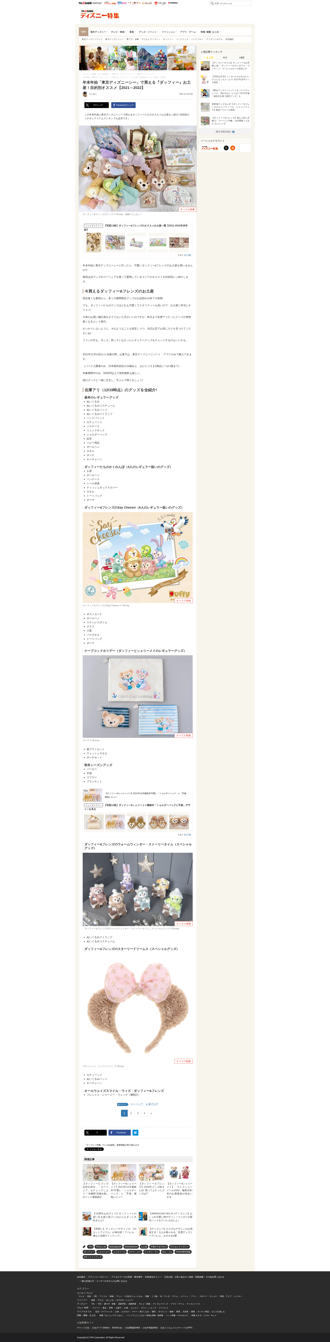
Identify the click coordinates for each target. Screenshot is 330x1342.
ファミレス (163, 1308)
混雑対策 (132, 1304)
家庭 (93, 1300)
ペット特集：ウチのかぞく (177, 1315)
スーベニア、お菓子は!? (138, 1104)
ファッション (168, 32)
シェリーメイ (103, 1252)
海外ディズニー (98, 32)
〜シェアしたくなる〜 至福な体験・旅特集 (145, 1315)
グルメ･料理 (82, 1308)
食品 (104, 1308)
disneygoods (115, 1246)
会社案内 (81, 1277)
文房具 (185, 1312)
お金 (117, 1312)
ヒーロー (238, 1296)
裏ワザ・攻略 (132, 39)
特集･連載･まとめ (210, 32)
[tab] (209, 57)
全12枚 (187, 834)
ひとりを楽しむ (218, 1312)
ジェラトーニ (119, 1252)
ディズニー (82, 1304)
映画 (112, 1296)
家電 (178, 1312)
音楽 (131, 32)
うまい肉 (159, 3)
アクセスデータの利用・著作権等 (126, 1277)
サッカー (213, 1296)
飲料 (111, 1308)
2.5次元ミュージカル (133, 1296)
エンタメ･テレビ (84, 1293)
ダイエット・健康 (165, 1312)
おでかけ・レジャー (125, 1300)
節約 (154, 1312)
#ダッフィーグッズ (93, 1257)
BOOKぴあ (117, 1328)
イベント (184, 1296)
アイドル (103, 1296)
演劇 (147, 1296)
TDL (93, 1304)
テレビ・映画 (117, 32)
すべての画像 (187, 209)
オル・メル (167, 1252)
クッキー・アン (151, 1252)
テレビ (81, 1296)
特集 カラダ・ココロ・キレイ (204, 1315)
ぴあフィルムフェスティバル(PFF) (176, 1328)
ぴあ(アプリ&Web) (100, 1328)
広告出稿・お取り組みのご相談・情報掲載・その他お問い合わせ (194, 1277)
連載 (85, 1315)
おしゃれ (110, 1300)
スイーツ (96, 1308)
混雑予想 (122, 1304)
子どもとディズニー (151, 39)
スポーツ (203, 1296)
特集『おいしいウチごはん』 (112, 1315)
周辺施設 (230, 39)
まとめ (92, 1315)
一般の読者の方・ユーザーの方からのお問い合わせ (103, 1281)
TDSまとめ (101, 1246)
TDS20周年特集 (183, 1252)
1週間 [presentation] (241, 57)
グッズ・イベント (148, 32)
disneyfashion (131, 1246)
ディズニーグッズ (160, 1304)
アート (194, 1296)
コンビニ (134, 1308)
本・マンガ (165, 1296)
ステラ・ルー (135, 1252)
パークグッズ (182, 39)
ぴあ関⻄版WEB (132, 1328)
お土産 (144, 1246)
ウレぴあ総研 (85, 3)
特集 (79, 1315)
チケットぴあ (83, 1328)
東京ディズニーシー (114, 39)
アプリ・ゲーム (188, 32)
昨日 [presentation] (225, 57)
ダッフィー (168, 39)
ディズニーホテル (214, 39)
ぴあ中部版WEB (150, 1328)
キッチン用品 (203, 1312)
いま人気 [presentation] (208, 57)
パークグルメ (197, 39)
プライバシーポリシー (98, 1277)
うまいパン (147, 3)
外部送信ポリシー (153, 1277)
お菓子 (118, 1308)
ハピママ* (97, 3)
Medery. (172, 3)
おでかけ (125, 1312)
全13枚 (187, 255)
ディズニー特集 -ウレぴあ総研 (99, 14)
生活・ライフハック (103, 1312)
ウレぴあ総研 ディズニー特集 (110, 3)
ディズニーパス (193, 1304)
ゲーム (175, 1296)
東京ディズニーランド (92, 39)
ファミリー (82, 1300)
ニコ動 (154, 1296)
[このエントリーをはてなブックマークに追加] (135, 1133)
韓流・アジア (226, 1296)
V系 (95, 1296)
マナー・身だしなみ (140, 1312)
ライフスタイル (84, 1311)
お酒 (126, 1308)
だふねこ (93, 94)
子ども (100, 1300)
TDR (83, 32)
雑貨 (193, 1312)
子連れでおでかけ (158, 1246)
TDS (90, 1246)
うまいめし (134, 3)
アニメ (119, 1296)
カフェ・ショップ (148, 1308)
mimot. (122, 3)
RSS (232, 148)
